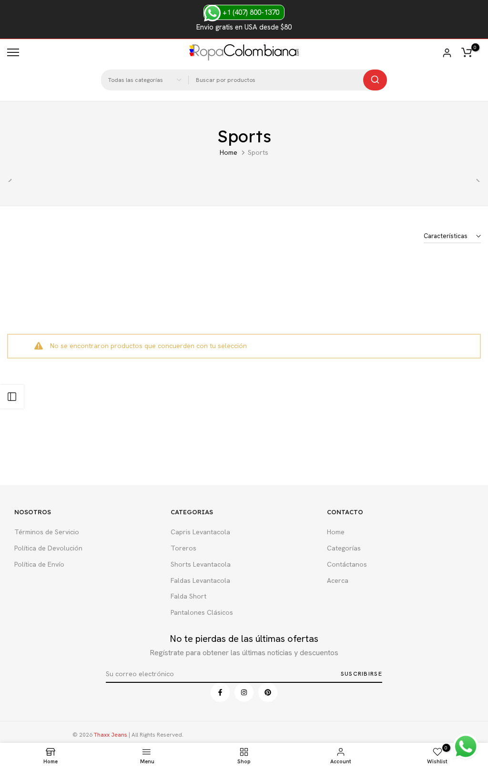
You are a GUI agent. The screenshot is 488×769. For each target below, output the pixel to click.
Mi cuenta (447, 53)
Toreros (183, 548)
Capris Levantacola (200, 532)
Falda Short (188, 596)
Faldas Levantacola (200, 580)
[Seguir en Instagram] (244, 692)
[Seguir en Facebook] (220, 692)
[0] (466, 52)
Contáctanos (347, 564)
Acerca (337, 580)
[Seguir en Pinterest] (267, 692)
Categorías (344, 548)
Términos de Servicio (46, 532)
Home (228, 152)
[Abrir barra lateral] (12, 397)
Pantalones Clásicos (202, 612)
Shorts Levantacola (201, 564)
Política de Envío (39, 564)
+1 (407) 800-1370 (250, 12)
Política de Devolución (48, 548)
